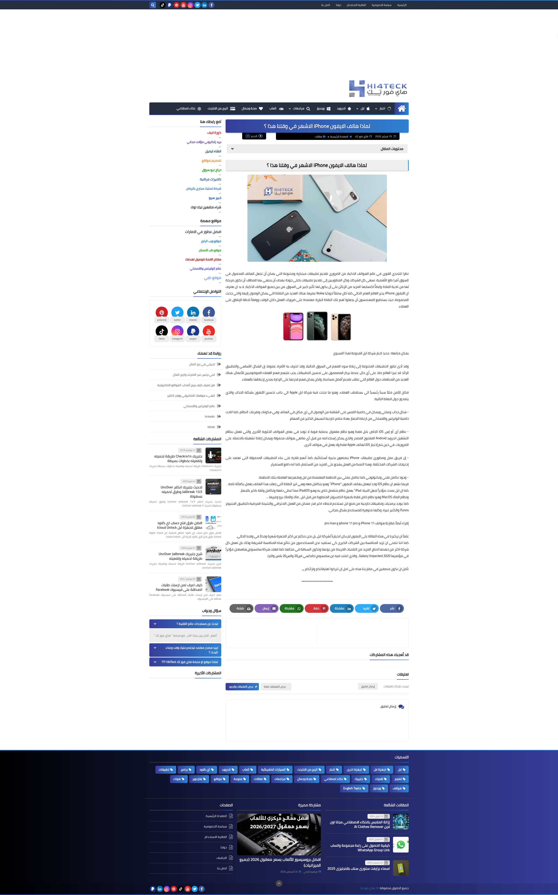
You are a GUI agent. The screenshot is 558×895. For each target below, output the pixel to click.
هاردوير (197, 779)
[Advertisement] (279, 46)
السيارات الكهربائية (273, 769)
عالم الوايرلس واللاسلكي (199, 406)
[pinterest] (177, 5)
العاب (273, 108)
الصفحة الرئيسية (339, 136)
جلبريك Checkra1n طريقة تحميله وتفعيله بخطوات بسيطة (178, 458)
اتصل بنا (325, 4)
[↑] (279, 883)
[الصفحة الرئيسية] (402, 108)
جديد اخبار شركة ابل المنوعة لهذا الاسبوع (361, 353)
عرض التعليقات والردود (241, 686)
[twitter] (197, 5)
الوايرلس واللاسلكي (386, 418)
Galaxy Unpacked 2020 (374, 556)
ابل (362, 108)
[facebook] (211, 5)
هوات (177, 779)
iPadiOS (304, 490)
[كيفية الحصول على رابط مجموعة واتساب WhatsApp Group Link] (401, 845)
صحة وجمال (249, 108)
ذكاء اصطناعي (186, 108)
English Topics (352, 788)
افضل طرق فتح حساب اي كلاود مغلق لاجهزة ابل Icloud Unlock (179, 525)
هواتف (397, 788)
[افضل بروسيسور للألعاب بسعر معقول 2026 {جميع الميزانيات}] (279, 835)
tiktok (211, 427)
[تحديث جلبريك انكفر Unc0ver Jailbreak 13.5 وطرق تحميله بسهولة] (213, 486)
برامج (184, 769)
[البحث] (152, 5)
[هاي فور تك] (377, 88)
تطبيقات (164, 769)
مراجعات (298, 108)
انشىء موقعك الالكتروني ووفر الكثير (191, 395)
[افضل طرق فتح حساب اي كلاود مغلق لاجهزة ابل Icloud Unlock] (213, 522)
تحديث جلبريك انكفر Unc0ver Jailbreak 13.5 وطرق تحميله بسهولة (181, 491)
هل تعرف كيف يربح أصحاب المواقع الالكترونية (186, 385)
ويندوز (321, 108)
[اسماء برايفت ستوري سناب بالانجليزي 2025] (401, 868)
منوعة (238, 779)
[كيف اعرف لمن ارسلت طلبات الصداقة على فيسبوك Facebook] (213, 584)
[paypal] (170, 5)
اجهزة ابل (380, 769)
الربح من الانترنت (218, 108)
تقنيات (379, 779)
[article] (273, 633)
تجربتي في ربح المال (202, 364)
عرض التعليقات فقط (275, 686)
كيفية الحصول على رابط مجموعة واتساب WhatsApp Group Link (360, 847)
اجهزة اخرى (354, 769)
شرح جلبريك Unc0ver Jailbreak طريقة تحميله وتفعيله (180, 556)
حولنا (338, 4)
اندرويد (341, 108)
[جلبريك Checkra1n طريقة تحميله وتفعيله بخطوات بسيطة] (213, 455)
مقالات (318, 136)
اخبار (382, 108)
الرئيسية (402, 4)
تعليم (398, 779)
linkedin (210, 416)
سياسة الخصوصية (381, 4)
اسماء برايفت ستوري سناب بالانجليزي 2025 (358, 868)
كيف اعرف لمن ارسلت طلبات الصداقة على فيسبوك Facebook (179, 587)
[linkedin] (204, 5)
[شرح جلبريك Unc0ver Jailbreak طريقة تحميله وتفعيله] (213, 553)
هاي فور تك (367, 888)
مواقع (218, 779)
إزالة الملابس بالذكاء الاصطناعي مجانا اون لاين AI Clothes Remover (360, 824)
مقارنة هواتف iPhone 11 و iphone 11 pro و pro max (360, 523)
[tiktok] (163, 5)
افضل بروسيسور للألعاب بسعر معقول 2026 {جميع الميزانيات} (280, 862)
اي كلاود (204, 769)
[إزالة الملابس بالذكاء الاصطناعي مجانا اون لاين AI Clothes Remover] (401, 821)
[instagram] (190, 5)
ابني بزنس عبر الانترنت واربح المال (194, 374)
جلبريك (359, 779)
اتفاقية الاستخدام (356, 4)
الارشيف (221, 858)
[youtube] (183, 5)
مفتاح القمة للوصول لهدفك (203, 259)
